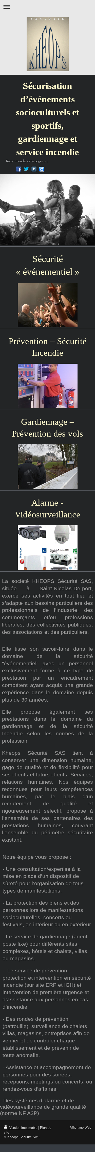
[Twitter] (26, 169)
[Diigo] (41, 169)
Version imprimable (23, 1128)
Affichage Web (80, 1127)
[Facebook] (18, 169)
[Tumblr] (33, 169)
